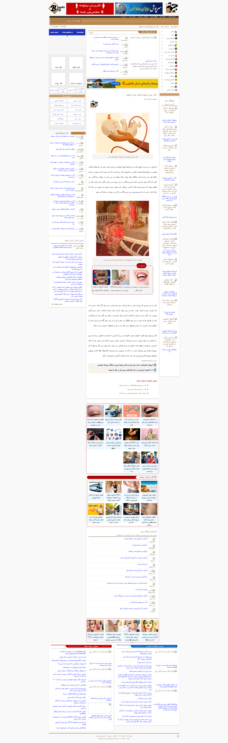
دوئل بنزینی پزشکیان (145, 698)
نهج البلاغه (60, 118)
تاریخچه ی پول (142, 564)
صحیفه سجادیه (59, 123)
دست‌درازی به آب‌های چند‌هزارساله (140, 671)
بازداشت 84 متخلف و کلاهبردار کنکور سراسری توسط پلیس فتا (70, 258)
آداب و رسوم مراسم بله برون (136, 389)
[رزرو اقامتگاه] (122, 83)
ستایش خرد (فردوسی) (139, 545)
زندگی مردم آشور (151, 61)
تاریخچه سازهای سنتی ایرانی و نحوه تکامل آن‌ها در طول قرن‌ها (169, 273)
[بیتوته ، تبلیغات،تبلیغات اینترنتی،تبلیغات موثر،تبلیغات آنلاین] (90, 9)
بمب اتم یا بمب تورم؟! (144, 662)
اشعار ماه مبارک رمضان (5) (169, 313)
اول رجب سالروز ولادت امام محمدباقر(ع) (169, 140)
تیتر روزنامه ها (77, 123)
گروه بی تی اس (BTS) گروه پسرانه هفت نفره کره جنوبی (169, 198)
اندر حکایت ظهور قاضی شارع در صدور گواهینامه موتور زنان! (166, 685)
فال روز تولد (62, 90)
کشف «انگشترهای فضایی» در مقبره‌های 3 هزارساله (69, 660)
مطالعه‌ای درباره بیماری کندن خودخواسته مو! (71, 728)
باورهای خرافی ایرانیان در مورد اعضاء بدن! (169, 121)
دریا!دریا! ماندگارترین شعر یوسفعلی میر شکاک (169, 159)
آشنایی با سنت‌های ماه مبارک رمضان (62, 136)
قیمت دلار (78, 109)
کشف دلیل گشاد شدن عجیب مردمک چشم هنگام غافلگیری (62, 246)
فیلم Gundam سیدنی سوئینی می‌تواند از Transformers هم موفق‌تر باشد (73, 652)
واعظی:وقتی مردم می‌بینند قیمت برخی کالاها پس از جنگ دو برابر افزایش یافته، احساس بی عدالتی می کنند (135, 687)
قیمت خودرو (77, 100)
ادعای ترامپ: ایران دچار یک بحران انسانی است (67, 254)
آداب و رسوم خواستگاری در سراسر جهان (132, 385)
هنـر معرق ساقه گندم (169, 217)
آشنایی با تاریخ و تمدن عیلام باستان (135, 539)
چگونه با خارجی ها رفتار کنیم (65, 149)
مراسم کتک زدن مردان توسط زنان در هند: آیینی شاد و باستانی (127, 583)
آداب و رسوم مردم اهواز (110, 71)
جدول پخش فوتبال (57, 114)
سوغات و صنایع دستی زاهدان (137, 551)
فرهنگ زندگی (165, 26)
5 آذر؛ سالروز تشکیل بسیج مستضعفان (169, 179)
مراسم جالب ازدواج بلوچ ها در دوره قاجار (104, 64)
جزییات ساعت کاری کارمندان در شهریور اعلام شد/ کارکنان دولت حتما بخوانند (135, 694)
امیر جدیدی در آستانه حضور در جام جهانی (72, 657)
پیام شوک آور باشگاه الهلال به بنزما (74, 694)
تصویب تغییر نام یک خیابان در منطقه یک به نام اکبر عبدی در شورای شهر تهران (135, 711)
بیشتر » (91, 32)
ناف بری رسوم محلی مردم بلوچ (142, 94)
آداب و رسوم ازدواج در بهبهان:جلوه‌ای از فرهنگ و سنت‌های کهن (62, 195)
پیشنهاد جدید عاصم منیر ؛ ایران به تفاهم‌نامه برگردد (166, 666)
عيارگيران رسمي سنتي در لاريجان (136, 577)
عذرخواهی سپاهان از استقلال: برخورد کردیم (71, 671)
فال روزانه (58, 83)
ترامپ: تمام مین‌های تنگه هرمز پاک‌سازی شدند (136, 682)
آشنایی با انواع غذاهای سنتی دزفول (63, 209)
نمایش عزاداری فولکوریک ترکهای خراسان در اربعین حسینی (64, 169)
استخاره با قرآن (76, 83)
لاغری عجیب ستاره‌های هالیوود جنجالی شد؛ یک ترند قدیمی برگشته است (100, 717)
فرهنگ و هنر (174, 26)
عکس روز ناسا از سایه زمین (76, 697)
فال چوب (72, 90)
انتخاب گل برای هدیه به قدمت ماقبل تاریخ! (133, 608)
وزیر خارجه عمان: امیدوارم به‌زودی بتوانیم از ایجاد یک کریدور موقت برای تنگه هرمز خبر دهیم (134, 720)
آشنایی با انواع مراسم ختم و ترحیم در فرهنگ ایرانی (130, 596)
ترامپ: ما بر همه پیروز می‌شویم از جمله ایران (137, 716)
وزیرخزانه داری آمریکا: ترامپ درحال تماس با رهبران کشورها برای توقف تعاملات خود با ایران (135, 667)
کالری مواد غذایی (58, 109)
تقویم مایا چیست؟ (141, 589)
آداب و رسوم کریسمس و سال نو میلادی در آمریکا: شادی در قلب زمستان (64, 203)
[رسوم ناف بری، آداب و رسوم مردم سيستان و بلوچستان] (122, 133)
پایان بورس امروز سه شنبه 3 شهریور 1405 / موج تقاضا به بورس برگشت (67, 300)
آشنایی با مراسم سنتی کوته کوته (136, 570)
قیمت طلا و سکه (76, 105)
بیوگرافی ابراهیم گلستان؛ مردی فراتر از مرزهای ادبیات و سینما (169, 293)
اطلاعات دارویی (58, 100)
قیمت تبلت (77, 118)
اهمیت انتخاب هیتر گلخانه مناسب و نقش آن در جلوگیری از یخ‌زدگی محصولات (67, 273)
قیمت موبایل (77, 114)
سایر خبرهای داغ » (56, 304)
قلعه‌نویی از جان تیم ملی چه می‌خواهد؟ (73, 685)
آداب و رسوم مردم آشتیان (138, 602)
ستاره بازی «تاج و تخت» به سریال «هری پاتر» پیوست (100, 664)
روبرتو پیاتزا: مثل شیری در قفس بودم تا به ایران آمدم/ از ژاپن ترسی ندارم (70, 689)
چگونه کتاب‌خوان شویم (169, 234)
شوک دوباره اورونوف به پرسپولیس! (74, 667)
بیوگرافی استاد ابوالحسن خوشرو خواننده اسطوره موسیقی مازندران (69, 278)
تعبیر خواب (54, 90)
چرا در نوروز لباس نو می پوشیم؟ (64, 181)
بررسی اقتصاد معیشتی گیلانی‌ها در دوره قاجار (169, 332)
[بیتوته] (57, 14)
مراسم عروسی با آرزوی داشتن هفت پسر (133, 558)
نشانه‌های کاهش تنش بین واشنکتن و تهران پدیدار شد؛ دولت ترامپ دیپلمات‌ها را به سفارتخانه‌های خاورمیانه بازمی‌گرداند (165, 707)
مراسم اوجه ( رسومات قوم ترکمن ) (63, 228)
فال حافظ (76, 67)
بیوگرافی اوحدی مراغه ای (169, 350)
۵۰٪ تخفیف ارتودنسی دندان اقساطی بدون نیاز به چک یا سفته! (130, 370)
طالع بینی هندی (80, 90)
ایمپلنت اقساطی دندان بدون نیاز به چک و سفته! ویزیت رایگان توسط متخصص (125, 365)
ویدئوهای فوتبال (58, 105)
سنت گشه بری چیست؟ (110, 44)
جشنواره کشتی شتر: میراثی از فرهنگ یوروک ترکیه (169, 252)
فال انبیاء (58, 67)
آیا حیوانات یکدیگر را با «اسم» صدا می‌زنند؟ (72, 664)
